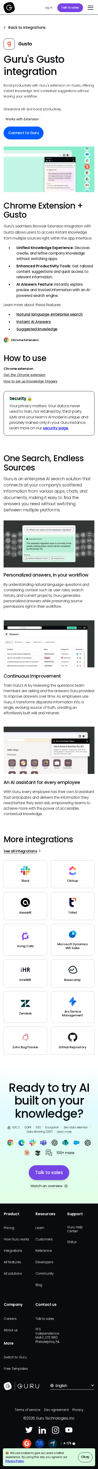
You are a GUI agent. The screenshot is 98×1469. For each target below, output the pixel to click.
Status (72, 1242)
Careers (10, 1319)
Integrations (13, 1251)
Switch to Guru (15, 1357)
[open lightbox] (49, 169)
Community (44, 1273)
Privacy (77, 1410)
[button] (89, 7)
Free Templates (16, 1368)
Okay (85, 1457)
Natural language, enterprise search (49, 314)
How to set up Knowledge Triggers (30, 381)
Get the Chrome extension (24, 375)
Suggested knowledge (36, 329)
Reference (43, 1251)
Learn (39, 1228)
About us (11, 1330)
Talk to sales (70, 8)
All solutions (13, 1273)
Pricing (9, 1228)
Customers (44, 1239)
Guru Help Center (75, 1229)
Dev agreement (56, 1410)
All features (12, 1262)
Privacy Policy (14, 1461)
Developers (44, 1262)
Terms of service (27, 1410)
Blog (38, 1285)
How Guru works (16, 1239)
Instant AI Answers (33, 321)
